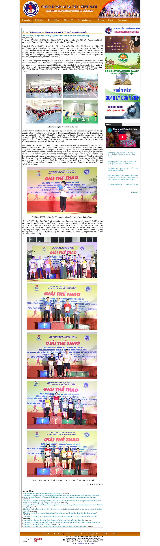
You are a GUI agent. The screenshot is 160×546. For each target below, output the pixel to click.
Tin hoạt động (35, 32)
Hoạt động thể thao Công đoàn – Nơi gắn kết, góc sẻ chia (42, 493)
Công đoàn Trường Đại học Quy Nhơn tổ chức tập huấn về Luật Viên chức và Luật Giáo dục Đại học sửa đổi (60, 516)
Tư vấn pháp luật (93, 534)
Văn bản (106, 534)
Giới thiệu (57, 534)
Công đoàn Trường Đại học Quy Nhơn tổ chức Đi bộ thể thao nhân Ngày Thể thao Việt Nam (54, 526)
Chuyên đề (79, 534)
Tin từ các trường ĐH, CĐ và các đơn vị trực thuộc (66, 32)
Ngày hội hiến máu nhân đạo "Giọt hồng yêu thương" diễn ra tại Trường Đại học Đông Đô (53, 520)
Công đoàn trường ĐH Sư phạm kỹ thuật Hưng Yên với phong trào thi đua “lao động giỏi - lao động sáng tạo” (60, 513)
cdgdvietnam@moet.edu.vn (86, 543)
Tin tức (68, 534)
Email (115, 534)
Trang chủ (46, 534)
